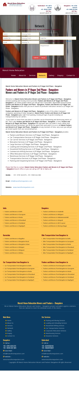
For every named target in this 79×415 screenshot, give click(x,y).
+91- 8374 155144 (48, 6)
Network (42, 75)
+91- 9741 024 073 (74, 6)
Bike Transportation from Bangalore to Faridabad (58, 250)
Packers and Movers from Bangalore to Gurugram (58, 268)
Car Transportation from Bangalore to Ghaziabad (20, 274)
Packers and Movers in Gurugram (15, 214)
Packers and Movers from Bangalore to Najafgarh (58, 280)
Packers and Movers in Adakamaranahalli (56, 217)
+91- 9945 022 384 (71, 9)
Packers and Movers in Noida (14, 217)
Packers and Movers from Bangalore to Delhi (57, 266)
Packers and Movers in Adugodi (53, 220)
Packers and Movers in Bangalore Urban (17, 244)
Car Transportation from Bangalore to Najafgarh (19, 280)
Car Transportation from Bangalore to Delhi (18, 266)
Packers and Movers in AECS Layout (54, 223)
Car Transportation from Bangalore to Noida (18, 271)
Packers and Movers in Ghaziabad (15, 220)
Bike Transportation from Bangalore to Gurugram (58, 241)
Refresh (68, 41)
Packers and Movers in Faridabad (15, 223)
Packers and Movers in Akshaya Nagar (55, 226)
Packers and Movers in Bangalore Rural (17, 241)
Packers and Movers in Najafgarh (15, 226)
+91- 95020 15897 (46, 9)
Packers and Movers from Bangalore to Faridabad (58, 277)
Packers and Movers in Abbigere (53, 214)
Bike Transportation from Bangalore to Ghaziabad (58, 247)
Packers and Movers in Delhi (13, 211)
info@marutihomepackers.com (21, 181)
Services (32, 75)
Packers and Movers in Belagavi (14, 247)
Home (13, 75)
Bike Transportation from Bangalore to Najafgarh (58, 253)
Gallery (51, 75)
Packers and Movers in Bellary (14, 253)
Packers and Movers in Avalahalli (53, 211)
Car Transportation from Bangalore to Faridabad (19, 277)
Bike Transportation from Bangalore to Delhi (56, 238)
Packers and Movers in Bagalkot (14, 238)
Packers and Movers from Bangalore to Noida (57, 271)
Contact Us (71, 75)
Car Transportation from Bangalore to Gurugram (19, 268)
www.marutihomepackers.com (23, 187)
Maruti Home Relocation (13, 70)
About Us (22, 75)
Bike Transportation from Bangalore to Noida (57, 244)
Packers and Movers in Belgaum (14, 250)
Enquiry (60, 75)
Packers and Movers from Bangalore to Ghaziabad (58, 274)
